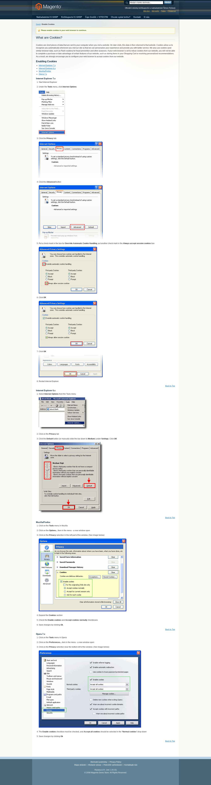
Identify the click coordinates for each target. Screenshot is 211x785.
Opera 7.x (43, 74)
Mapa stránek (80, 765)
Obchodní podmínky (98, 762)
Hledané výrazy (94, 765)
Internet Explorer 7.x (47, 65)
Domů (38, 24)
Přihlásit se (172, 11)
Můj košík (155, 11)
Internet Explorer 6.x (47, 68)
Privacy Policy (115, 762)
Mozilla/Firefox (45, 71)
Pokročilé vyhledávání (112, 765)
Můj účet (146, 11)
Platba (163, 11)
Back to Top (170, 386)
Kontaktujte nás (130, 765)
